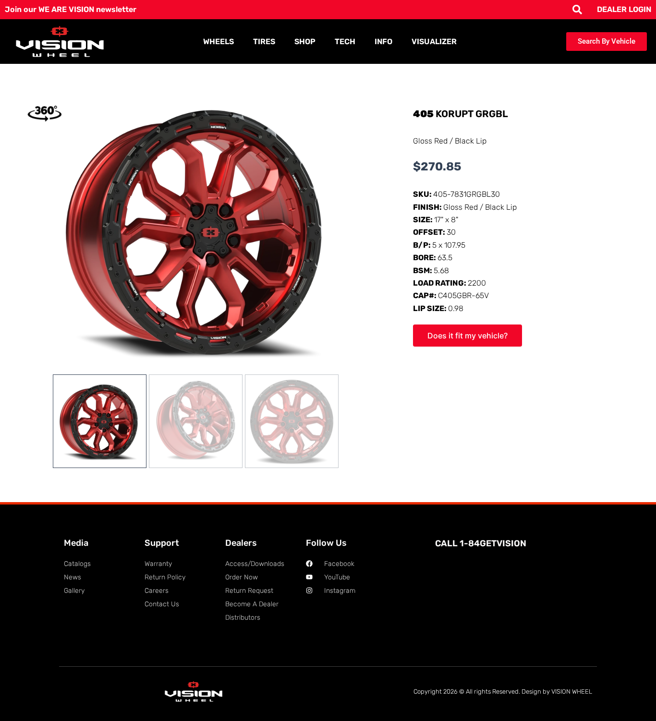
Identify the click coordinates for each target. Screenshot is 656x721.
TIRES (264, 41)
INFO (383, 41)
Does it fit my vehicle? (467, 335)
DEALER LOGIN (624, 9)
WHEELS (218, 41)
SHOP (305, 41)
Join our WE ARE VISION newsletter (70, 9)
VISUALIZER (434, 41)
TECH (345, 41)
